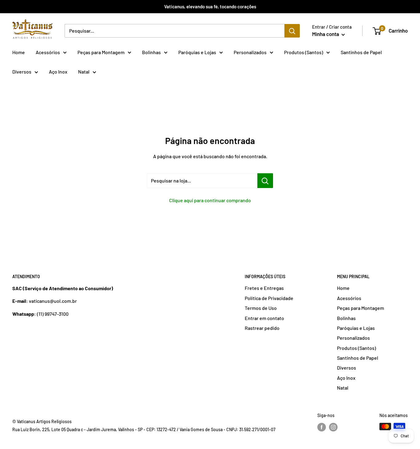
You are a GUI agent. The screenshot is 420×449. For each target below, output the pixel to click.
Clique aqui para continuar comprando (210, 200)
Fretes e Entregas (264, 288)
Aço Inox (58, 71)
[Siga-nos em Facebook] (321, 427)
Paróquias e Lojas (197, 52)
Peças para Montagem (101, 52)
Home (18, 52)
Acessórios (48, 52)
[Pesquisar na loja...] (265, 180)
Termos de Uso (261, 308)
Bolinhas (151, 52)
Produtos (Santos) (303, 52)
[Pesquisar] (292, 31)
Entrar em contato (264, 318)
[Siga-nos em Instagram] (333, 427)
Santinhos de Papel (361, 52)
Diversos (21, 71)
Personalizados (250, 52)
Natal (83, 71)
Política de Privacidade (269, 298)
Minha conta (326, 34)
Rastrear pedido (262, 328)
